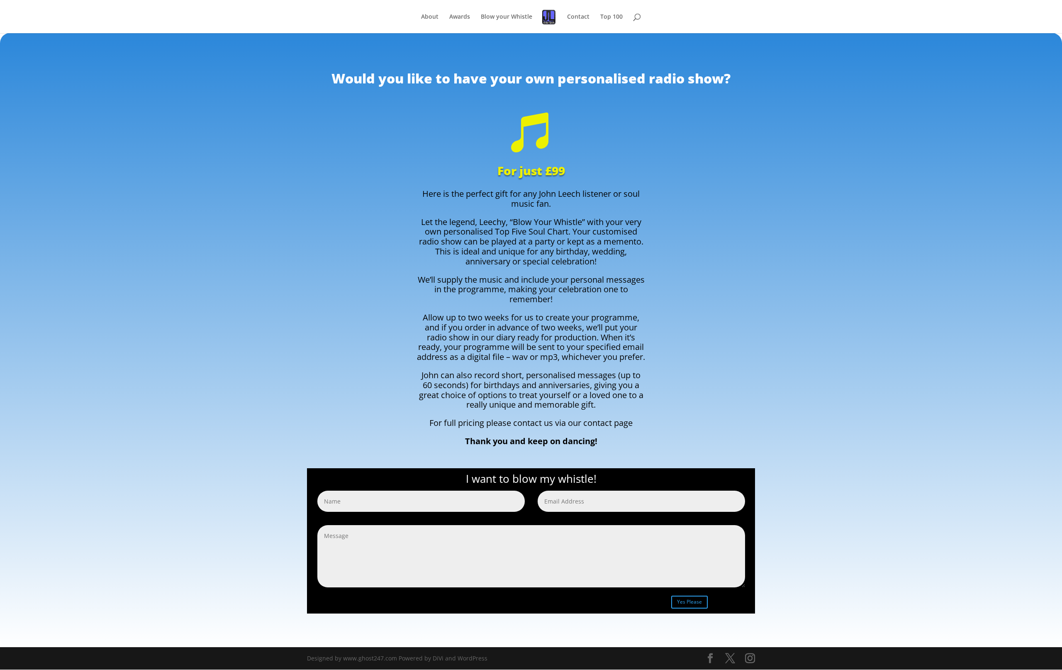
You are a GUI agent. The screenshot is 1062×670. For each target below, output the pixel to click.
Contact (578, 17)
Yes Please (689, 601)
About (429, 17)
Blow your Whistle (506, 17)
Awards (459, 17)
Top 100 (611, 17)
